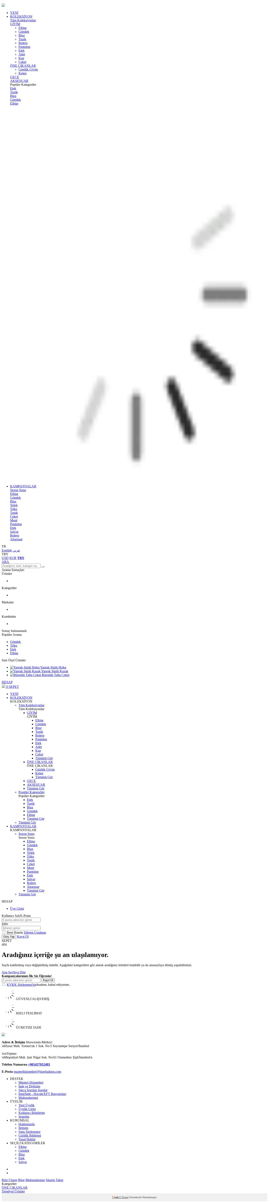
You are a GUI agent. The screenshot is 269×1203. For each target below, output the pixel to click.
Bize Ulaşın (9, 1180)
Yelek (14, 505)
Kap (21, 58)
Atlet (21, 54)
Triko (13, 509)
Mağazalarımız (28, 1097)
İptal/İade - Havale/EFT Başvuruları (42, 1094)
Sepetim (23, 1116)
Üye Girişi (17, 908)
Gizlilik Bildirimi (29, 1135)
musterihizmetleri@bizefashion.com (37, 1071)
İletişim (23, 1128)
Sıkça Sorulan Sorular (32, 1090)
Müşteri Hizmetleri (30, 1082)
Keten (22, 73)
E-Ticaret (123, 1197)
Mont (13, 520)
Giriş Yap (9, 936)
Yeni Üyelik (26, 1105)
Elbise (22, 28)
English (7, 550)
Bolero (23, 43)
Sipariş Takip (54, 1180)
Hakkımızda (26, 1124)
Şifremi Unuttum (35, 932)
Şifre (5, 924)
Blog (21, 1180)
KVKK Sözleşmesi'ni (21, 984)
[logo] (134, 5)
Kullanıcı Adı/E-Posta (16, 915)
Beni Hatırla (15, 932)
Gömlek (23, 31)
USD (5, 558)
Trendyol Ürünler (13, 1191)
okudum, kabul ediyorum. (38, 984)
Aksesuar (16, 539)
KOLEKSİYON (21, 16)
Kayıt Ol (23, 936)
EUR (12, 558)
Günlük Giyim (28, 69)
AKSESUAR (19, 81)
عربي (16, 550)
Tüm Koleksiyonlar (23, 20)
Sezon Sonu (18, 490)
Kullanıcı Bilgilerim (31, 1113)
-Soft (115, 1197)
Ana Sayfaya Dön (14, 972)
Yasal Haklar (27, 1139)
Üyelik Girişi (27, 1109)
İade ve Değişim (29, 1086)
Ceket (22, 62)
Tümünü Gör (44, 758)
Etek (21, 50)
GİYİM (15, 24)
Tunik (22, 39)
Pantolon (24, 47)
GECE (14, 77)
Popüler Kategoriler (31, 792)
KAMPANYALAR (23, 486)
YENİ (14, 12)
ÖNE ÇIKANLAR (23, 65)
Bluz (21, 35)
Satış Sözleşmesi (29, 1131)
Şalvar (14, 531)
